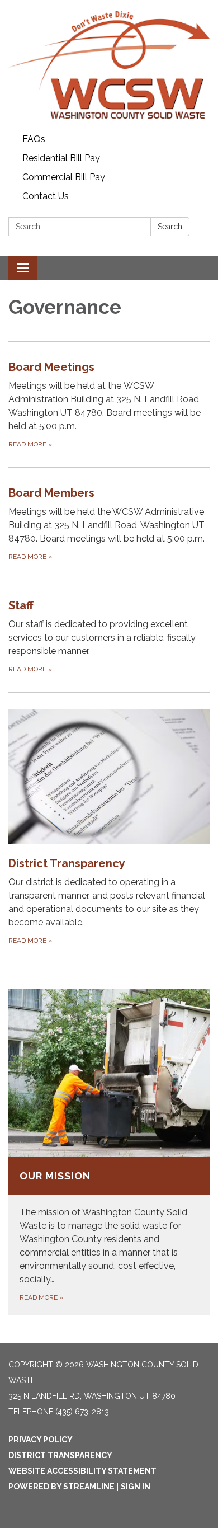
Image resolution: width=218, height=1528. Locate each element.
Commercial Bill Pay (63, 177)
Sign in (135, 1486)
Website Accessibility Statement (82, 1470)
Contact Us (45, 196)
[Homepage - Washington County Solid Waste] (109, 65)
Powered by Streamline (61, 1486)
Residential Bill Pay (61, 158)
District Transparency (60, 1455)
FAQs (33, 139)
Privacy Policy (40, 1439)
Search (170, 226)
